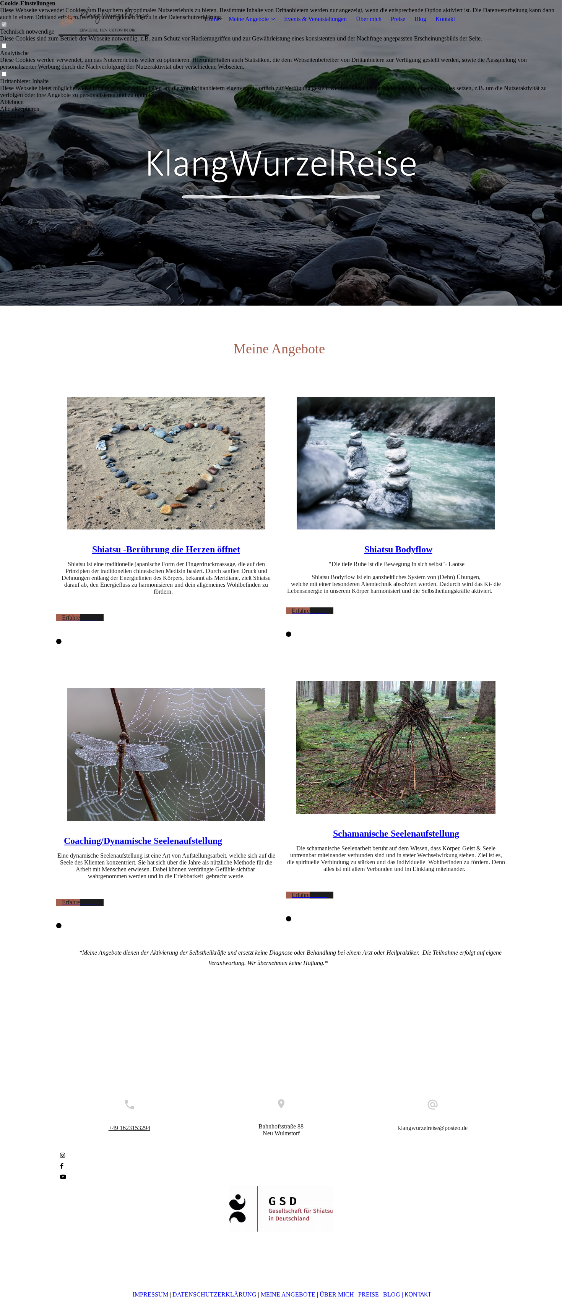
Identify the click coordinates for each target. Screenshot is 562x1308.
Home (212, 19)
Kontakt (445, 19)
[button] (281, 102)
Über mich (369, 19)
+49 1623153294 (129, 1128)
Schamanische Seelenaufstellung (396, 834)
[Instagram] (62, 1155)
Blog (420, 19)
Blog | (393, 1294)
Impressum (151, 1294)
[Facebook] (61, 1166)
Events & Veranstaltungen (315, 19)
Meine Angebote (249, 19)
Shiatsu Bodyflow (398, 549)
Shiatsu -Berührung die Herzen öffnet (166, 549)
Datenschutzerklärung (214, 1294)
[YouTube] (63, 1177)
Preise (398, 19)
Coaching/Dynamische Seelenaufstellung (143, 841)
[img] (104, 19)
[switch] (4, 46)
